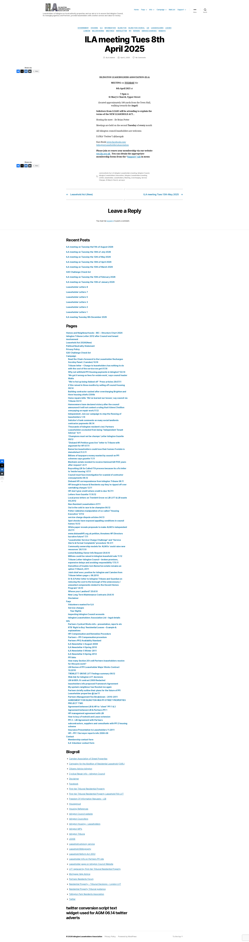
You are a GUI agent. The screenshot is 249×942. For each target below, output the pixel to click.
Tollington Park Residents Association (86, 894)
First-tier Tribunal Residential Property (87, 789)
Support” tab (134, 157)
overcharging (136, 178)
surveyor (122, 180)
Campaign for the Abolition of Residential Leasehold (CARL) (97, 764)
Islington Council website (81, 814)
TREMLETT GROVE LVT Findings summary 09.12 (91, 673)
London (86, 31)
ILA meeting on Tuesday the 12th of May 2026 (88, 257)
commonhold (103, 173)
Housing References (78, 809)
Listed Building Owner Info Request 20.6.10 (89, 553)
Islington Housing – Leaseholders (84, 824)
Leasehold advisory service (82, 844)
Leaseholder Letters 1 (77, 312)
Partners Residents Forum (81, 879)
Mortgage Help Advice (79, 874)
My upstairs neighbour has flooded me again (90, 687)
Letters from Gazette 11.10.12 (82, 494)
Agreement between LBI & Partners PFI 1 (87, 710)
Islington (122, 28)
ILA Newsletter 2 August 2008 (83, 644)
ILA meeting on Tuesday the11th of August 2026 (89, 247)
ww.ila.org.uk (103, 153)
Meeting (127, 178)
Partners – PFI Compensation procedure (87, 637)
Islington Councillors (78, 819)
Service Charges (149, 31)
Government (83, 28)
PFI (130, 31)
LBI (148, 28)
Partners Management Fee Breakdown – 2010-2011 (93, 697)
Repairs (136, 31)
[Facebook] (18, 71)
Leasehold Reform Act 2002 (82, 854)
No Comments (140, 58)
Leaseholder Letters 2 (77, 307)
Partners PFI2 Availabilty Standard (84, 640)
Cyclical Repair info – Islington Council (87, 774)
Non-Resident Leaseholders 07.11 (84, 504)
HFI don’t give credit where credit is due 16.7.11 (91, 491)
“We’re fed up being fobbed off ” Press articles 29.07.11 (94, 382)
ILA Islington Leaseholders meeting (124, 173)
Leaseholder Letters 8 (77, 287)
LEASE (101, 178)
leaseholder (109, 178)
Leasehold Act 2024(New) (79, 342)
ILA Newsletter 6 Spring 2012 (82, 654)
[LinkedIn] (26, 71)
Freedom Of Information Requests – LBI (87, 799)
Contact (70, 736)
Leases (168, 28)
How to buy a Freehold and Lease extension (89, 717)
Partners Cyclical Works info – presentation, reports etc (95, 624)
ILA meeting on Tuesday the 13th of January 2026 (90, 282)
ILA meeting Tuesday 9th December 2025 (86, 317)
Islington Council (136, 28)
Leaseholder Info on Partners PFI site (86, 859)
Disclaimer (73, 598)
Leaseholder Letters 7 (77, 292)
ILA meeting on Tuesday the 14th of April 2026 (88, 262)
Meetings (110, 31)
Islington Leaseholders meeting (136, 175)
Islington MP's (75, 829)
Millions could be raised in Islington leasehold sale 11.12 (95, 556)
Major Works (98, 31)
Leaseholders (157, 28)
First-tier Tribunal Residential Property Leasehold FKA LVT (96, 794)
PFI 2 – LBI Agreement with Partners (85, 720)
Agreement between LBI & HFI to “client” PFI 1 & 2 (92, 706)
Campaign (160, 10)
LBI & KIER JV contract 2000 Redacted (86, 680)
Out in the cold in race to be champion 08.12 (89, 507)
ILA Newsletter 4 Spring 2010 (82, 647)
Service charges (76, 608)
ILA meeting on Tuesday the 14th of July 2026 (88, 252)
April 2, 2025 (125, 58)
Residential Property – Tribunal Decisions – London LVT (95, 884)
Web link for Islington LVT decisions (85, 677)
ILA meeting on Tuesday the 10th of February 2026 (90, 277)
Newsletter (121, 31)
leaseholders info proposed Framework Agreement (93, 683)
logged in (110, 221)
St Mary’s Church (112, 180)
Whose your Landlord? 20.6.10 (83, 591)
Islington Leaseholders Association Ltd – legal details (94, 617)
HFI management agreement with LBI (86, 713)
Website (162, 31)
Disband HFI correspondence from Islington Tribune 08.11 (96, 481)
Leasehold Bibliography (80, 849)
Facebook (73, 784)
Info (150, 10)
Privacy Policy (73, 349)
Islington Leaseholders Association (111, 175)
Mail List (172, 10)
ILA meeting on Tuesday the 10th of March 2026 (89, 267)
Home (136, 10)
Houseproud (75, 804)
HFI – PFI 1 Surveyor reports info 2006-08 (88, 733)
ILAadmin (111, 58)
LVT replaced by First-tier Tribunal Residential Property (95, 869)
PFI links (72, 657)
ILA (101, 28)
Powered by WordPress (127, 936)
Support (181, 10)
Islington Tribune (77, 834)
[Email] (30, 71)
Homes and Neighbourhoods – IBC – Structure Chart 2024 (94, 333)
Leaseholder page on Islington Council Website (91, 864)
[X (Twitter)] (22, 71)
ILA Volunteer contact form (81, 743)
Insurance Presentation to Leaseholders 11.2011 (91, 730)
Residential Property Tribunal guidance (87, 889)
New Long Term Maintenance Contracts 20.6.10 (91, 594)
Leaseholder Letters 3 (77, 302)
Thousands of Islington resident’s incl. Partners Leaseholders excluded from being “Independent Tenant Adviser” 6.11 (95, 430)
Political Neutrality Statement (80, 346)
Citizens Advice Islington (80, 769)
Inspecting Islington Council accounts (86, 614)
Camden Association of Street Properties (88, 758)
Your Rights (75, 611)
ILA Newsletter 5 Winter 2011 (82, 650)
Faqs (143, 10)
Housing (94, 28)
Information (110, 28)
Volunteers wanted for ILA (81, 604)
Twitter (72, 899)
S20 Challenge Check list (78, 272)
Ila (110, 173)
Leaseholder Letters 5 (77, 297)
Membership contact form (80, 739)
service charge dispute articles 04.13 (86, 517)
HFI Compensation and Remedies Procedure (89, 634)
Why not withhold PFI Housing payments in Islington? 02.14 (96, 372)
